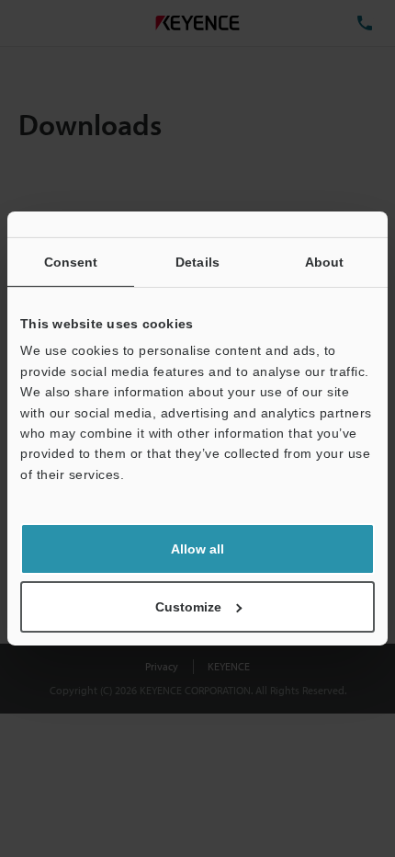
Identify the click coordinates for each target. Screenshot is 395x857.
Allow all (197, 549)
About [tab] (324, 262)
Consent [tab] (71, 262)
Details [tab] (197, 262)
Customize (188, 607)
